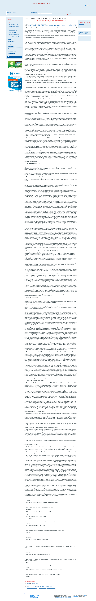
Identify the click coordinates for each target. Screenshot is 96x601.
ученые (21, 13)
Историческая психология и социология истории (14, 29)
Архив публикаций (34, 597)
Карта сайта (32, 596)
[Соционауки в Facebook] (88, 6)
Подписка (10, 48)
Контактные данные (34, 595)
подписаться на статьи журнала (60, 25)
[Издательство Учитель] (15, 68)
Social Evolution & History (14, 34)
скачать (75, 25)
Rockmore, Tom (30, 24)
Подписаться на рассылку (14, 56)
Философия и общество (13, 24)
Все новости (81, 24)
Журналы (10, 22)
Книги (9, 39)
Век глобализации (12, 32)
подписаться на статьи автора (40, 24)
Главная (10, 19)
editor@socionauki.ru (59, 597)
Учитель (84, 595)
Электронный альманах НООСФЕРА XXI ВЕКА (83, 33)
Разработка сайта (76, 596)
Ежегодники (11, 41)
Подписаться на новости (84, 26)
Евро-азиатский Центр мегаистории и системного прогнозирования (69, 13)
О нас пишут (11, 53)
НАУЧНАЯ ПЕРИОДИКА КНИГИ (42, 3)
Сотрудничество (12, 44)
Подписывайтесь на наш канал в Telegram (85, 38)
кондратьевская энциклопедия (34, 13)
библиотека (27, 13)
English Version (88, 0)
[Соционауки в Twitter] (90, 6)
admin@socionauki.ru (67, 597)
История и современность (14, 26)
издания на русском (9, 13)
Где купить (11, 46)
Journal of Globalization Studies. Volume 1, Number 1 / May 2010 (40, 25)
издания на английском (16, 13)
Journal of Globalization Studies (15, 36)
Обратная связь (12, 51)
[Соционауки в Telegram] (86, 6)
